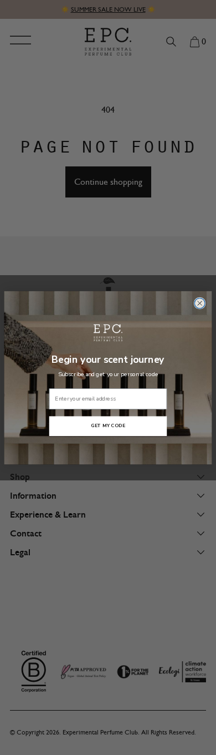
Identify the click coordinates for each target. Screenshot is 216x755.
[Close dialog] (199, 303)
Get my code (108, 425)
